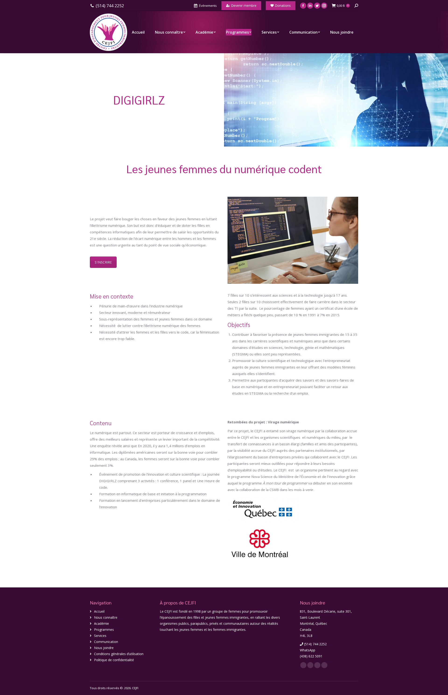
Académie (101, 623)
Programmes (104, 629)
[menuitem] (138, 32)
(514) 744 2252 (110, 6)
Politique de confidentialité (114, 660)
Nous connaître (105, 617)
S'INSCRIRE (103, 262)
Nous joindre (104, 648)
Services (100, 635)
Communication (106, 641)
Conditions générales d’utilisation (119, 654)
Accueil (99, 611)
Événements (208, 6)
